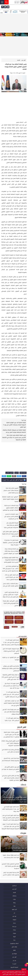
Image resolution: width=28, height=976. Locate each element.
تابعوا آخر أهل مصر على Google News (12, 480)
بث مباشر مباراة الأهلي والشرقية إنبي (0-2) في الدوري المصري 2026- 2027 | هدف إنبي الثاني (14, 973)
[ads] (14, 12)
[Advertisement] (14, 106)
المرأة (14, 937)
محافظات (14, 896)
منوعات (14, 933)
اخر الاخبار (14, 886)
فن (14, 913)
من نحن (14, 960)
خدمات (14, 923)
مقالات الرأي (14, 947)
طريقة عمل (14, 954)
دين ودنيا (14, 926)
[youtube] (8, 7)
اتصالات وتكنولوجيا (14, 943)
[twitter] (5, 7)
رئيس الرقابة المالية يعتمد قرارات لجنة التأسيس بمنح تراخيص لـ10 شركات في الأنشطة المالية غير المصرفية (14, 437)
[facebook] (2, 7)
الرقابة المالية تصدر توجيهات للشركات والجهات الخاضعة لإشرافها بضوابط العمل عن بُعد (14, 431)
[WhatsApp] (9, 476)
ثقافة (14, 950)
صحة (14, 940)
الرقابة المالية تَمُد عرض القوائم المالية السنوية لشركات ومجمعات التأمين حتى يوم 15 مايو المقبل (14, 424)
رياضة (14, 903)
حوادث (14, 899)
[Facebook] (24, 476)
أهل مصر (14, 957)
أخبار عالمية (14, 909)
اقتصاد (14, 893)
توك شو (14, 916)
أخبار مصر (14, 889)
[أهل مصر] (24, 2)
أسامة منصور (19, 122)
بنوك (14, 906)
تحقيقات (14, 920)
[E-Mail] (14, 476)
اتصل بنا (14, 964)
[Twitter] (19, 476)
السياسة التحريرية (14, 967)
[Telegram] (4, 476)
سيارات (14, 930)
